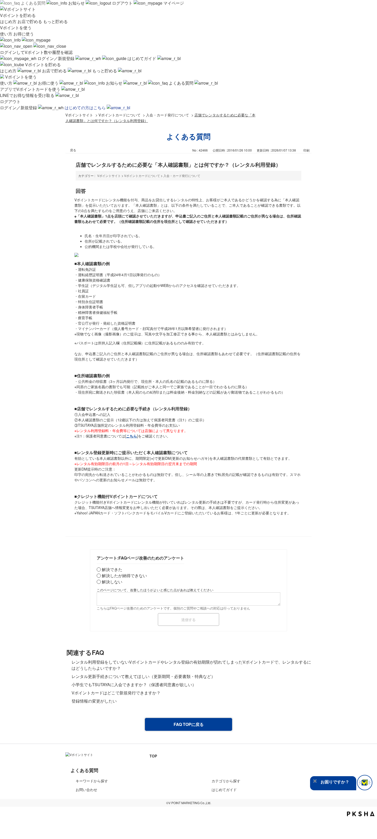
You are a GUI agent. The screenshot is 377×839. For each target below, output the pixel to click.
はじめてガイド (141, 58)
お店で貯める (30, 21)
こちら (131, 435)
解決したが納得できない (124, 575)
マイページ (173, 3)
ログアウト (122, 3)
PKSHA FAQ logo (360, 814)
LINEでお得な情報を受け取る (27, 95)
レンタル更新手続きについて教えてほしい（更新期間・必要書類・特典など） (143, 676)
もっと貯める (55, 21)
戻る (73, 150)
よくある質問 (33, 3)
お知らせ (76, 3)
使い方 (6, 34)
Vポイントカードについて (119, 114)
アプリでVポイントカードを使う (30, 89)
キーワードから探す (92, 781)
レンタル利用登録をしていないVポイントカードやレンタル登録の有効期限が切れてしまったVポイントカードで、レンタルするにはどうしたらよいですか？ (191, 665)
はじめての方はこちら (86, 108)
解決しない (112, 582)
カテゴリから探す (226, 781)
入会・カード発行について (167, 114)
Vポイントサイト (79, 114)
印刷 (306, 150)
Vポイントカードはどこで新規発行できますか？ (116, 693)
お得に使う (23, 34)
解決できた (112, 569)
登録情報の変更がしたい (98, 701)
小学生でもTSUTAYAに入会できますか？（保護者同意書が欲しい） (134, 684)
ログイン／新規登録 (55, 58)
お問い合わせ (86, 789)
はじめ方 (8, 21)
